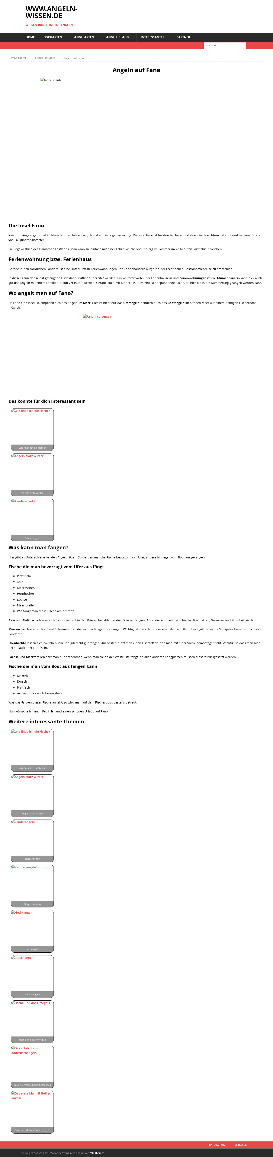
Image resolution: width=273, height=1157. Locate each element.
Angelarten (84, 37)
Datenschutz (217, 1144)
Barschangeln (32, 994)
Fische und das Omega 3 (32, 1039)
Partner (183, 37)
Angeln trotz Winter (32, 492)
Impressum (240, 1144)
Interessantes (152, 37)
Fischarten (53, 37)
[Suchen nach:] (225, 45)
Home (30, 37)
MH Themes (97, 1153)
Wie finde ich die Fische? (32, 447)
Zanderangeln (32, 538)
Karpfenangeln (32, 904)
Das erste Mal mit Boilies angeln (32, 1130)
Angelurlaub (117, 37)
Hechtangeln (32, 949)
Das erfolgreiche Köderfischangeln (32, 1084)
